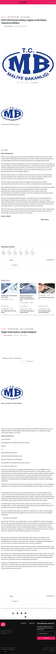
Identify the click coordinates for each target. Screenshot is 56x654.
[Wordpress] (17, 613)
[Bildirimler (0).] (54, 2)
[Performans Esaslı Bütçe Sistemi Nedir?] (28, 306)
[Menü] (2, 2)
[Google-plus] (13, 613)
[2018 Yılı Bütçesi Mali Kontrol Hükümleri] (46, 306)
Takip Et (16, 265)
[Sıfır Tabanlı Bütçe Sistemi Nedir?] (9, 306)
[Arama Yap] (51, 2)
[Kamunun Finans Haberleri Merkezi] (28, 2)
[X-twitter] (9, 613)
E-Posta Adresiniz (42, 633)
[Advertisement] (28, 10)
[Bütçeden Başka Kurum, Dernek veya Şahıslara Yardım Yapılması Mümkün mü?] (28, 288)
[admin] (6, 263)
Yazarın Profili (50, 259)
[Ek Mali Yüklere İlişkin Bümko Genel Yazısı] (9, 288)
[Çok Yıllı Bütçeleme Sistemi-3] (46, 288)
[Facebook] (5, 613)
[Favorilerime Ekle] (18, 82)
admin (5, 26)
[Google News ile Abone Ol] (34, 82)
